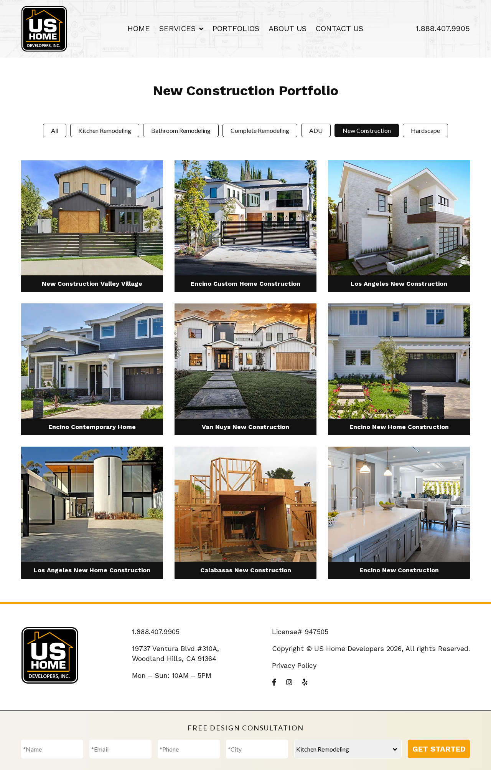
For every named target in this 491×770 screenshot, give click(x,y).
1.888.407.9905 (443, 28)
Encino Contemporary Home (92, 427)
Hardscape (425, 130)
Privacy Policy (294, 665)
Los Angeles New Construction (399, 283)
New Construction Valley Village (92, 283)
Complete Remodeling (260, 130)
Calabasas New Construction (245, 570)
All (54, 130)
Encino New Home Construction (399, 427)
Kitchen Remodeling (104, 130)
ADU (316, 130)
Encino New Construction (399, 570)
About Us (287, 28)
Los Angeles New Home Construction (92, 570)
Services (177, 28)
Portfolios (236, 28)
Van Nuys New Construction (245, 427)
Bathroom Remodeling (181, 130)
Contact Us (339, 28)
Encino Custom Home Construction (245, 283)
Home (138, 28)
